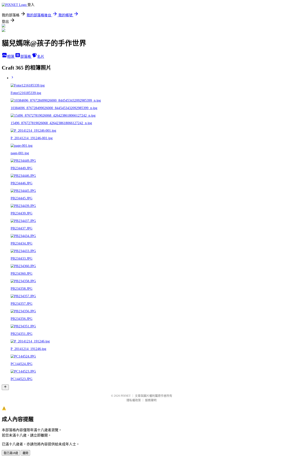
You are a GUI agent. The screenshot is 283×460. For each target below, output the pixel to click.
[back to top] (5, 387)
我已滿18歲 (11, 453)
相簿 (11, 56)
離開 (25, 453)
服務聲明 (151, 400)
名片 (40, 56)
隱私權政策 (133, 400)
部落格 (26, 56)
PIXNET (126, 395)
